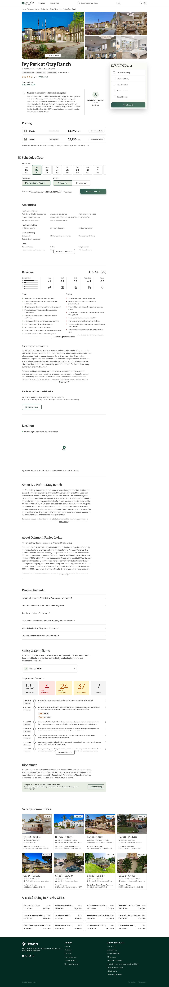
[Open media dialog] (100, 23)
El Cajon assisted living (127, 925)
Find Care (42, 3)
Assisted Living (33, 9)
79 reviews (43, 77)
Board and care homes (114, 960)
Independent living (113, 953)
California (44, 9)
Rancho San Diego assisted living (36, 925)
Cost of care (111, 946)
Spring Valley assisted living (97, 905)
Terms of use (132, 982)
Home (24, 9)
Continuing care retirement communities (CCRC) (122, 964)
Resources (68, 953)
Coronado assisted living (96, 925)
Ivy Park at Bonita (30, 885)
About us (67, 946)
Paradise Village (125, 885)
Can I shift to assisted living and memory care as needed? (48, 620)
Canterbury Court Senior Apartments (100, 885)
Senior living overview (114, 974)
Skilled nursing (112, 971)
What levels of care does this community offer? (43, 605)
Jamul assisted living (63, 915)
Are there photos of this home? (36, 613)
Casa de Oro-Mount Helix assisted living (134, 915)
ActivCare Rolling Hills (95, 846)
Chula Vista (54, 9)
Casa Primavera (61, 885)
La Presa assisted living (64, 905)
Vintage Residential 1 (127, 846)
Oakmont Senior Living (62, 543)
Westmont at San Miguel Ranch (67, 846)
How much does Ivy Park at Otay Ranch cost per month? (47, 598)
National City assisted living (129, 905)
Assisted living (112, 950)
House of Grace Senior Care (34, 846)
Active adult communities (115, 967)
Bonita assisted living (32, 905)
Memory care (111, 957)
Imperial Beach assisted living (98, 915)
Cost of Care (54, 3)
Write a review (33, 407)
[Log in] (143, 3)
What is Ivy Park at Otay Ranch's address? (40, 628)
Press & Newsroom (71, 957)
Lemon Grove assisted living (34, 915)
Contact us (68, 950)
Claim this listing (96, 787)
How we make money (72, 964)
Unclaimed (63, 72)
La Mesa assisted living (64, 925)
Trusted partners (70, 960)
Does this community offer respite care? (40, 635)
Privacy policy (142, 982)
